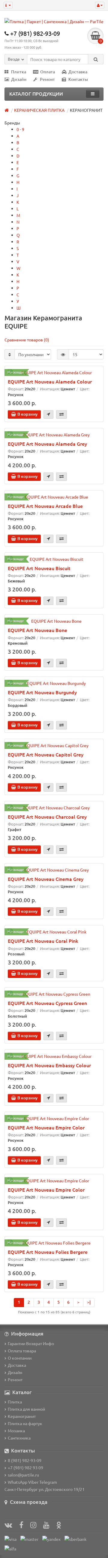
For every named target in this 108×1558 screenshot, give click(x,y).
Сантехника (19, 1437)
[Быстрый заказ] (48, 414)
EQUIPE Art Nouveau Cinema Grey (45, 878)
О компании (20, 1358)
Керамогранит (22, 1416)
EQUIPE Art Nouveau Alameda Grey (47, 443)
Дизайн (18, 79)
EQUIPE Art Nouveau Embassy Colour (49, 1065)
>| (89, 1302)
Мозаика (16, 1430)
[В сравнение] (61, 414)
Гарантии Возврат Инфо (31, 1343)
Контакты (78, 79)
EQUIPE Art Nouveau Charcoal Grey (47, 816)
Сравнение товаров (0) (26, 339)
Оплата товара (22, 1350)
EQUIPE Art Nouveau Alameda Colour (50, 381)
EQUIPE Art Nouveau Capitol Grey (45, 754)
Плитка (18, 72)
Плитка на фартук (25, 1423)
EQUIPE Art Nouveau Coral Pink (43, 940)
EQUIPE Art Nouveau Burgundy (42, 692)
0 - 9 (20, 129)
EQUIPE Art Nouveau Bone (37, 630)
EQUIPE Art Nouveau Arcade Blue (45, 506)
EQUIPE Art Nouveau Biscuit (39, 568)
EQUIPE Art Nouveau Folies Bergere (48, 1251)
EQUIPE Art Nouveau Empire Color (46, 1127)
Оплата (47, 72)
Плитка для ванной (26, 1409)
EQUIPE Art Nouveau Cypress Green (47, 1003)
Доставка (77, 72)
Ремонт (47, 79)
